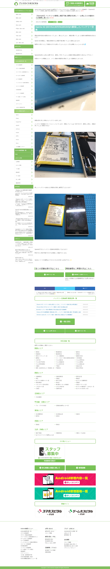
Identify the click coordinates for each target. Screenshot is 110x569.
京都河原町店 (59, 376)
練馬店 (37, 358)
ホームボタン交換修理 (20, 75)
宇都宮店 (58, 368)
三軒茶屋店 (79, 358)
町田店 (78, 354)
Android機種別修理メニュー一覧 (29, 558)
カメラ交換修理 (19, 79)
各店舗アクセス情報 (50, 550)
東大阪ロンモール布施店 (62, 384)
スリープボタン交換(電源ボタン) (22, 71)
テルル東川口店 (60, 364)
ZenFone (18, 128)
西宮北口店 (79, 376)
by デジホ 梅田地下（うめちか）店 (85, 386)
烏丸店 (57, 382)
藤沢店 (78, 352)
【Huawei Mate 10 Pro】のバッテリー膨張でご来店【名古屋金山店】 (24, 220)
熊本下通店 (39, 433)
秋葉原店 (38, 354)
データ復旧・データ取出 (21, 96)
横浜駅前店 (59, 352)
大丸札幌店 (39, 397)
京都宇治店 (59, 388)
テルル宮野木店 (80, 360)
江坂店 (37, 388)
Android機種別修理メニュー (22, 111)
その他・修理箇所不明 (20, 107)
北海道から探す (19, 21)
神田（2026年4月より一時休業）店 (45, 368)
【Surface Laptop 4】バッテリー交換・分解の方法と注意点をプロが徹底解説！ (54, 314)
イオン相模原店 (60, 356)
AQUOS (17, 125)
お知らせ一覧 (67, 533)
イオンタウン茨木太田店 (42, 384)
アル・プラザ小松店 (41, 405)
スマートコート (19, 103)
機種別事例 (18, 182)
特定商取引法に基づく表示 (71, 546)
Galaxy (17, 118)
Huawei (17, 132)
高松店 (57, 424)
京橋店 (57, 378)
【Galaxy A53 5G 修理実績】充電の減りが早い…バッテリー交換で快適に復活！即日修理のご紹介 (58, 312)
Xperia (17, 114)
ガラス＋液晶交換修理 (20, 68)
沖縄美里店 (59, 433)
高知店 (37, 424)
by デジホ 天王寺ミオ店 (82, 388)
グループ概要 (67, 542)
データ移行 (18, 175)
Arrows (17, 139)
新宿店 (37, 352)
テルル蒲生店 (59, 360)
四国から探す (18, 39)
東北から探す (18, 25)
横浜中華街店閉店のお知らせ (22, 250)
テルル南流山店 (80, 364)
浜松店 (57, 416)
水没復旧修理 (18, 89)
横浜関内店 (59, 354)
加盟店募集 (48, 552)
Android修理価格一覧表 (27, 556)
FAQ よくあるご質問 (50, 543)
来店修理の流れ (19, 50)
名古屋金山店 (59, 414)
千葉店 (57, 366)
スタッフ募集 (48, 533)
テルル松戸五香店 (40, 362)
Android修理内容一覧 (20, 61)
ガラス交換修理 (19, 64)
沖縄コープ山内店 (80, 433)
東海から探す (18, 32)
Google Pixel (18, 121)
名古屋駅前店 (39, 414)
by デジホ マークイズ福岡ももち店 (45, 435)
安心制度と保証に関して (70, 544)
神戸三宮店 (59, 380)
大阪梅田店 (39, 376)
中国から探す (18, 35)
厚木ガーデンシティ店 (41, 356)
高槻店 (78, 382)
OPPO (17, 136)
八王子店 (38, 360)
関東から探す (18, 14)
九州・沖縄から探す (20, 42)
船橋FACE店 (79, 356)
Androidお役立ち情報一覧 (70, 531)
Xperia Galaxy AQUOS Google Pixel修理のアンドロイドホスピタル (52, 9)
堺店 (37, 378)
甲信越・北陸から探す (20, 28)
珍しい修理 (18, 179)
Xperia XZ (60, 21)
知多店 (78, 414)
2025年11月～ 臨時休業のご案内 (24, 242)
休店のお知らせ (19, 257)
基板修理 (17, 100)
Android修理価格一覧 (20, 150)
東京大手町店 (79, 368)
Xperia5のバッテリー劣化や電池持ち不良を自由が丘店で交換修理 (23, 230)
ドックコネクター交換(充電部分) (22, 82)
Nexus (17, 143)
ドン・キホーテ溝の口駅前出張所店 (65, 358)
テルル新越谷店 (60, 362)
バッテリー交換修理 (20, 93)
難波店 (78, 378)
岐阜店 (37, 416)
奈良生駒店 (39, 382)
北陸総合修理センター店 (62, 405)
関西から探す (18, 17)
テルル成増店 (79, 362)
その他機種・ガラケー (20, 146)
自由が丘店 (79, 366)
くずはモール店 (40, 386)
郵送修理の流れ (19, 53)
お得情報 (17, 161)
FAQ (16, 154)
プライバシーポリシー (70, 547)
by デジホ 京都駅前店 (81, 380)
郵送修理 (17, 172)
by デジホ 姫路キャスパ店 (42, 380)
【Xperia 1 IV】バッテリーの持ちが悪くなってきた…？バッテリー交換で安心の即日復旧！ (23, 201)
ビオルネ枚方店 (60, 386)
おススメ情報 (18, 165)
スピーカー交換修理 (20, 86)
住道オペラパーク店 (81, 384)
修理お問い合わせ (49, 531)
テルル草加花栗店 (40, 364)
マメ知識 (17, 168)
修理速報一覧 (67, 535)
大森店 (37, 366)
